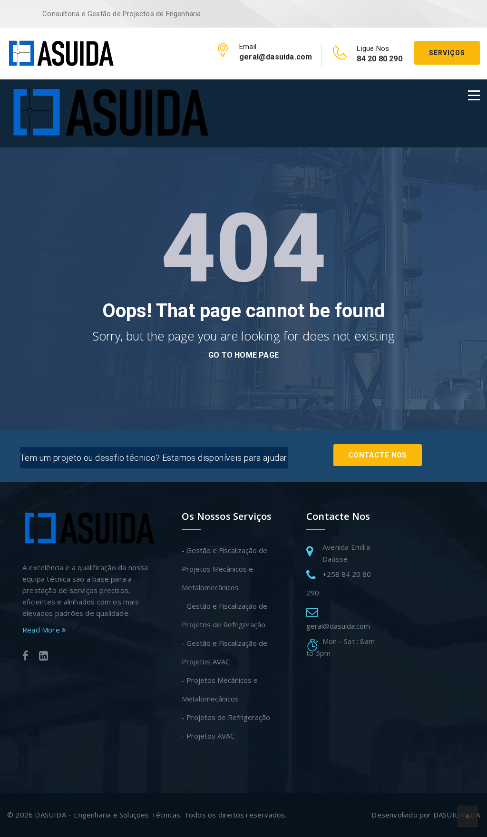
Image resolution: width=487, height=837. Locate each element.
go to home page (243, 355)
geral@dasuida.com (338, 626)
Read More (42, 629)
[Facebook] (25, 657)
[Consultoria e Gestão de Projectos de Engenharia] (61, 53)
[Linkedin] (43, 657)
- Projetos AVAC (208, 735)
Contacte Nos (377, 455)
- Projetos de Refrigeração (226, 717)
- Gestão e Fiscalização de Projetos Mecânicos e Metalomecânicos (224, 568)
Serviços (447, 53)
